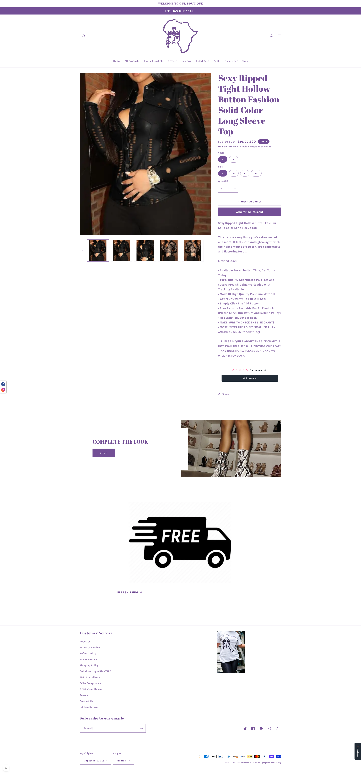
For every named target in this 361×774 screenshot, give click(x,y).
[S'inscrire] (141, 728)
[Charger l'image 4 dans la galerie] (169, 250)
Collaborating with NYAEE (95, 671)
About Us (85, 641)
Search (84, 695)
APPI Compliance (90, 677)
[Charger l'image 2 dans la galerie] (121, 250)
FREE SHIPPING (127, 592)
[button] (84, 36)
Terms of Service (90, 647)
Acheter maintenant (249, 212)
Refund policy (88, 653)
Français (121, 760)
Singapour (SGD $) (93, 760)
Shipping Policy (89, 665)
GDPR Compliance (91, 689)
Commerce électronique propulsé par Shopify (260, 762)
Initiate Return (89, 707)
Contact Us (86, 701)
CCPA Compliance (90, 683)
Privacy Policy (88, 659)
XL (256, 173)
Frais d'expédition (228, 146)
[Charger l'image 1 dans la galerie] (98, 250)
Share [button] (225, 394)
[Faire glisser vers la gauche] (83, 251)
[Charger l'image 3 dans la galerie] (145, 250)
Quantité (223, 181)
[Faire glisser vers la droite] (208, 251)
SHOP (103, 453)
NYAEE (236, 762)
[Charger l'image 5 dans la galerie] (193, 250)
